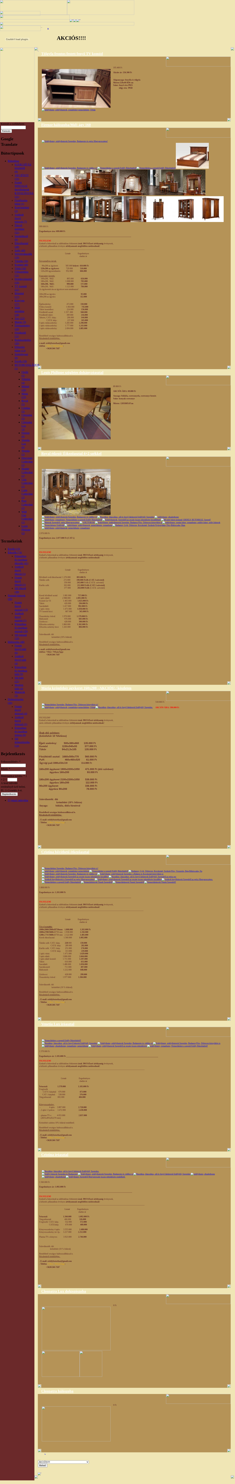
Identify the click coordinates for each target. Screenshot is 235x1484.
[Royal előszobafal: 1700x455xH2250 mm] (149, 525)
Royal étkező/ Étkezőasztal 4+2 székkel (71, 453)
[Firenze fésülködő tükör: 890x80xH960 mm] (194, 194)
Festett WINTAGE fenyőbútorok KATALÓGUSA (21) (24, 189)
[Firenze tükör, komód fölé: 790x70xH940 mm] (132, 194)
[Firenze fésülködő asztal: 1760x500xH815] (165, 194)
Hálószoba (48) (16, 642)
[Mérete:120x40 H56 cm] (76, 107)
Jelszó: (5, 768)
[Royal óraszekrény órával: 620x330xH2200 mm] (66, 528)
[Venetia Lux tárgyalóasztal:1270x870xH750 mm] (65, 1046)
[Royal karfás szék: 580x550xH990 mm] (89, 525)
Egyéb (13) (14, 548)
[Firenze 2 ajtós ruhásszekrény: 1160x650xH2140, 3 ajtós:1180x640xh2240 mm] (134, 221)
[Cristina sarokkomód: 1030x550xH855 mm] (61, 882)
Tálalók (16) (21, 261)
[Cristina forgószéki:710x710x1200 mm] (203, 1174)
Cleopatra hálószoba (57, 1391)
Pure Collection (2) (27, 504)
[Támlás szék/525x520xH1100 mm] (69, 874)
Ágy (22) (20, 318)
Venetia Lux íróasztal (57, 1024)
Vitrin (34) (20, 268)
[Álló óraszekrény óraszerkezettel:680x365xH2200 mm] (160, 882)
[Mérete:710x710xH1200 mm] (186, 1043)
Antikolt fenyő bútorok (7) (21, 218)
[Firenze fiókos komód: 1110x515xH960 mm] (103, 194)
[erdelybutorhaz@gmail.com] (125, 1043)
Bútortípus (13, 161)
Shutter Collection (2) (27, 472)
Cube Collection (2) (27, 494)
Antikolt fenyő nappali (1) (20, 617)
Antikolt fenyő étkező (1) (20, 570)
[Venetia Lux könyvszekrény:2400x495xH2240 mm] (117, 1046)
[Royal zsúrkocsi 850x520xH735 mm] (128, 522)
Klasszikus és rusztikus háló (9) (21, 671)
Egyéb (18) (21, 361)
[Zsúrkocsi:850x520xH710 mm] (128, 882)
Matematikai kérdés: (13, 776)
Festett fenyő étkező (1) (20, 581)
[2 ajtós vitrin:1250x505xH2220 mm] (128, 879)
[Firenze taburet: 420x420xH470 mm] (52, 221)
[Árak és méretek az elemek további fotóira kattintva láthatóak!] (65, 871)
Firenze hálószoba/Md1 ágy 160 (66, 125)
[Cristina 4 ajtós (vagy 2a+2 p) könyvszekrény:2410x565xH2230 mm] (54, 1177)
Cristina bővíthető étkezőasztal (65, 852)
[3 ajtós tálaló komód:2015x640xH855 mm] (142, 876)
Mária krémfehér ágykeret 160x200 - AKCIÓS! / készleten (86, 688)
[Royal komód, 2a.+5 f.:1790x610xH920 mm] (131, 520)
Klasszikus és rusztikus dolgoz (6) (21, 731)
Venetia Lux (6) (26, 444)
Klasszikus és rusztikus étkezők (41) (21, 560)
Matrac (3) (20, 322)
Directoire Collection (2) (27, 462)
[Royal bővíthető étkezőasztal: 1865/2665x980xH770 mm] (72, 520)
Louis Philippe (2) (26, 530)
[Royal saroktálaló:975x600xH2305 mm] (61, 522)
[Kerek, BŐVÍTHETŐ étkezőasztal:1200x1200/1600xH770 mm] (109, 871)
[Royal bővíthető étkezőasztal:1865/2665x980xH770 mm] (126, 517)
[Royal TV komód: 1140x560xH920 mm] (191, 522)
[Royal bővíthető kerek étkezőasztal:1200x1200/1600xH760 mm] (167, 517)
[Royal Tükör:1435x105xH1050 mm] (186, 520)
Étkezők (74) (15, 552)
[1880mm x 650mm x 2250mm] (185, 221)
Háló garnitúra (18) (19, 311)
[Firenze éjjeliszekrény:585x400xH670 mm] (80, 194)
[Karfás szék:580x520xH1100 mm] (130, 874)
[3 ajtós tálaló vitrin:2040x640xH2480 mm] (75, 876)
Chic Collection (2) (27, 483)
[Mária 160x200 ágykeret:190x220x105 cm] (70, 704)
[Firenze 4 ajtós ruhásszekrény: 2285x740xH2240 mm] (73, 221)
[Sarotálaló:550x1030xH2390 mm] (187, 879)
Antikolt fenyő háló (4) (20, 660)
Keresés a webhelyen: (13, 123)
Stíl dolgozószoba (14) (22, 742)
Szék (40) (20, 250)
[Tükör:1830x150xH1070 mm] (68, 879)
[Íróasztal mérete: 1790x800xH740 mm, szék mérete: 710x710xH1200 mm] (61, 1040)
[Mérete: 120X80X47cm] (76, 438)
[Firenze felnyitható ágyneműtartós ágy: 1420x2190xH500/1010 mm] (192, 168)
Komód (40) (21, 264)
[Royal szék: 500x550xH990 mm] (53, 525)
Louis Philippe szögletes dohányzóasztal (72, 372)
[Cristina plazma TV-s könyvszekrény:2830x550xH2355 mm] (95, 1177)
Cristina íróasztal (54, 1155)
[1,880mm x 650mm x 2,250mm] (211, 221)
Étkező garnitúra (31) (19, 229)
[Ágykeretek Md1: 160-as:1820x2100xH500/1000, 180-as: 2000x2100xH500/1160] (75, 141)
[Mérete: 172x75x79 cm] (162, 1174)
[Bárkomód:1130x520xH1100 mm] (97, 882)
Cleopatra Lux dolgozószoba (63, 1291)
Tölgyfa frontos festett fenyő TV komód (72, 54)
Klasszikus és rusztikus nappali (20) (21, 628)
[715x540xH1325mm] (159, 221)
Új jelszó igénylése (18, 800)
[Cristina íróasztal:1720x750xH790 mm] (70, 1171)
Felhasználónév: (10, 761)
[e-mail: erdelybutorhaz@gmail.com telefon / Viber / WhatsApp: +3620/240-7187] (76, 514)
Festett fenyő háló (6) (20, 649)
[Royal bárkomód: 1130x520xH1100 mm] (87, 522)
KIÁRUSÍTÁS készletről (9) (23, 168)
